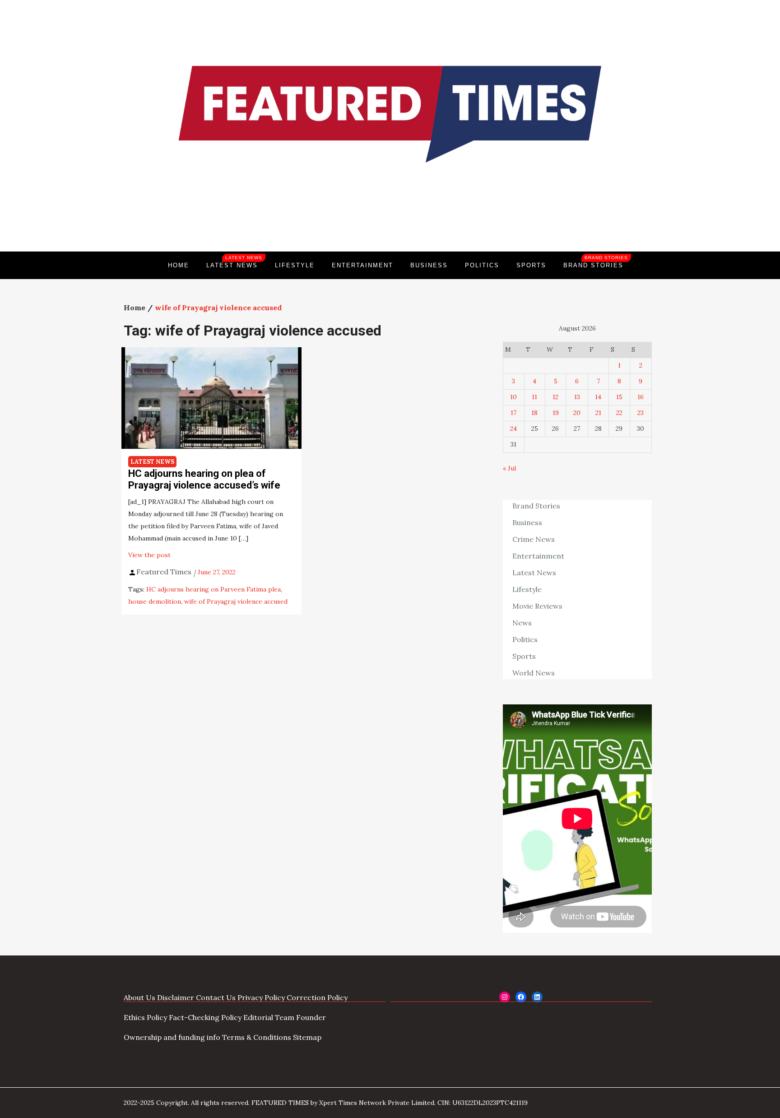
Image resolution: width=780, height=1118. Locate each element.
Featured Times (390, 220)
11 (534, 397)
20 (576, 413)
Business (429, 265)
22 (619, 413)
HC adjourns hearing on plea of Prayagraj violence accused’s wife (204, 479)
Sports (531, 265)
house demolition (154, 601)
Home (178, 265)
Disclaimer (175, 997)
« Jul (509, 468)
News (522, 622)
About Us (139, 997)
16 (640, 397)
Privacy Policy (261, 997)
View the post (149, 555)
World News (533, 672)
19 (555, 413)
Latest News (234, 262)
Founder (311, 1017)
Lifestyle (295, 265)
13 (577, 397)
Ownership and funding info (172, 1037)
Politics (482, 265)
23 (640, 413)
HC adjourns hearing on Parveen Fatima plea (213, 589)
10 (513, 397)
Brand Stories (595, 262)
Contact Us (216, 997)
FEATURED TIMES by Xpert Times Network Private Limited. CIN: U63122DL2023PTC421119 (389, 1103)
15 (619, 397)
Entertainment (362, 265)
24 (513, 428)
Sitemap (307, 1037)
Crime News (533, 539)
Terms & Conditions (256, 1037)
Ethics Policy (145, 1017)
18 (534, 413)
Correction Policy (317, 997)
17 (513, 413)
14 (598, 397)
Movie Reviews (537, 605)
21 (598, 413)
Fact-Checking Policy (205, 1017)
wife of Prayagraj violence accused (236, 601)
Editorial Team (268, 1017)
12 (555, 397)
